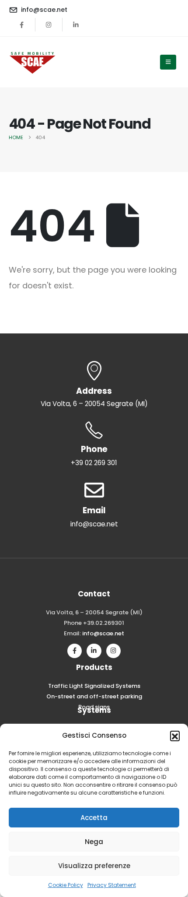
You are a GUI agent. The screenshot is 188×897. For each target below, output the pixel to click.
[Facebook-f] (74, 651)
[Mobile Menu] (168, 62)
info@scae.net (103, 633)
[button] (175, 735)
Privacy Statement (111, 885)
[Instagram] (49, 24)
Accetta (94, 817)
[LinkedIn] (76, 24)
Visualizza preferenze (94, 865)
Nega (94, 841)
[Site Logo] (33, 62)
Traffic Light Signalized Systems (94, 686)
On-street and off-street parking (94, 696)
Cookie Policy (65, 885)
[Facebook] (22, 24)
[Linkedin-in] (94, 651)
